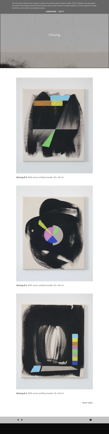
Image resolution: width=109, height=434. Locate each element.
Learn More (51, 12)
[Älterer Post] (22, 420)
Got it (61, 12)
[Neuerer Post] (18, 420)
